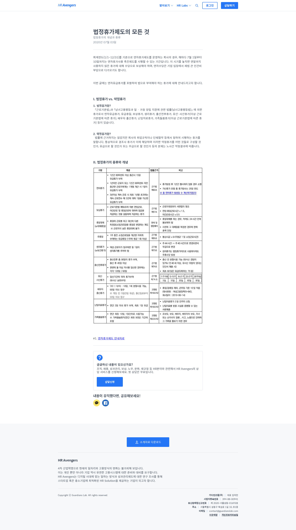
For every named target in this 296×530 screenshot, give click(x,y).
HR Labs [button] (182, 5)
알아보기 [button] (164, 5)
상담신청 (110, 382)
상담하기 (229, 5)
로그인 (210, 5)
